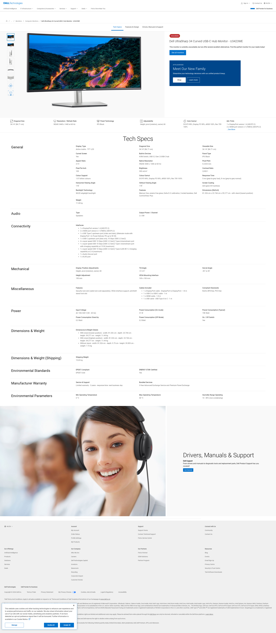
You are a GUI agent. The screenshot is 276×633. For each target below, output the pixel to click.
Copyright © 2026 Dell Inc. (13, 592)
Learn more (193, 80)
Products (7, 556)
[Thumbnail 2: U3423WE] (10, 45)
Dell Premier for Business (264, 8)
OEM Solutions (143, 556)
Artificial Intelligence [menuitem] (10, 8)
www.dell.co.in (105, 599)
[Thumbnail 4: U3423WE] (10, 61)
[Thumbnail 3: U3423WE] (10, 53)
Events (207, 556)
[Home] (6, 21)
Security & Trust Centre (212, 568)
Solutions (7, 560)
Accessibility (122, 592)
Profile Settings (76, 538)
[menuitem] (27, 8)
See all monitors (178, 53)
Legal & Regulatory (107, 592)
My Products (75, 542)
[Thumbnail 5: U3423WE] (10, 69)
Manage (14, 625)
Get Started (188, 470)
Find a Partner (142, 553)
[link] (257, 3)
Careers (73, 556)
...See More (231, 129)
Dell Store (153, 614)
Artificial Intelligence (11, 553)
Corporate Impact (77, 576)
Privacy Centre (210, 564)
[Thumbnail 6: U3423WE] (10, 77)
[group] (84, 71)
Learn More (209, 614)
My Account (75, 530)
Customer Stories (77, 580)
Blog (206, 553)
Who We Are (75, 553)
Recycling (74, 572)
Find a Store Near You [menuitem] (98, 8)
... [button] (11, 21)
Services (7, 564)
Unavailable (175, 36)
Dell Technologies (10, 587)
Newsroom (74, 568)
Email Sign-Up (209, 560)
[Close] (73, 605)
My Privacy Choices (65, 592)
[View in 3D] (11, 86)
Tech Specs (117, 27)
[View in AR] (11, 93)
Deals (6, 568)
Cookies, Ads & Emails (88, 592)
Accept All (67, 625)
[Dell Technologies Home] (13, 3)
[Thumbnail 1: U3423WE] (10, 37)
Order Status (75, 534)
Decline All (51, 625)
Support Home (143, 530)
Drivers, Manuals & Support (152, 27)
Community (209, 530)
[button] (246, 3)
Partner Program (143, 560)
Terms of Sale (31, 592)
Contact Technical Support (147, 534)
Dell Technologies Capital (79, 560)
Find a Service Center (145, 538)
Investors (74, 564)
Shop (179, 80)
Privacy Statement (47, 592)
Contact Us (208, 534)
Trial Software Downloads (213, 572)
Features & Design (132, 27)
